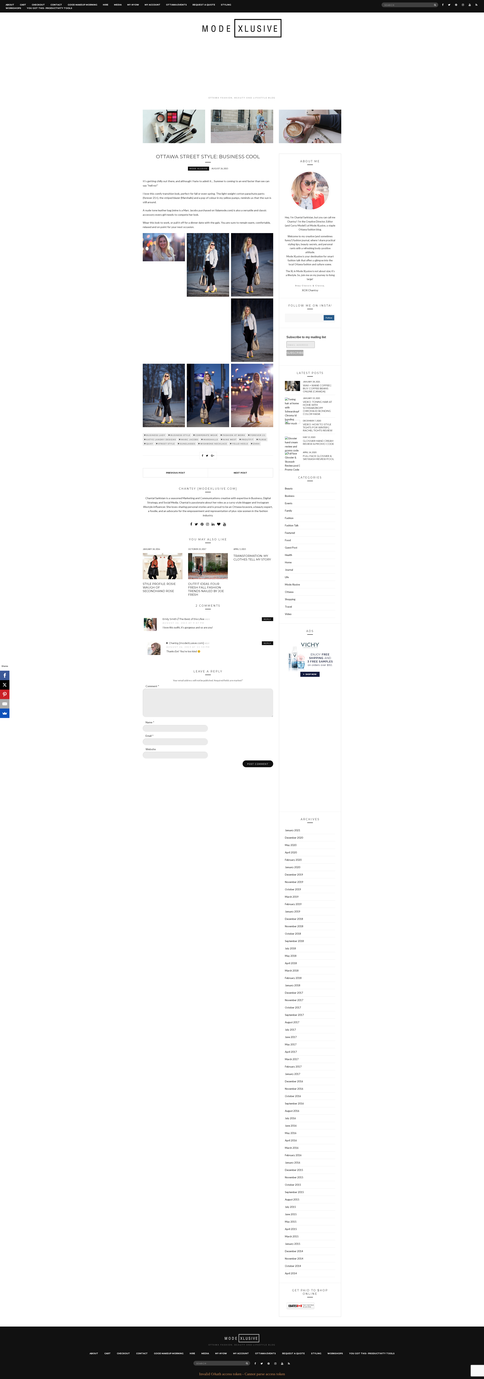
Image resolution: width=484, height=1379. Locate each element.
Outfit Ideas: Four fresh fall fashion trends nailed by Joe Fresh (206, 589)
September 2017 (294, 1014)
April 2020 (291, 852)
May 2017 (290, 1044)
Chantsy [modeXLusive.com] (186, 643)
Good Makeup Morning (82, 4)
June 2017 (291, 1037)
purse (263, 439)
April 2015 (291, 1229)
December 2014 (294, 1251)
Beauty (289, 488)
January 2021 (292, 830)
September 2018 (294, 941)
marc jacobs (189, 439)
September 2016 (294, 1103)
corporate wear (206, 435)
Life (287, 577)
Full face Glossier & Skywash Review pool (318, 457)
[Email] (4, 704)
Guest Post (291, 547)
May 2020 (290, 845)
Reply (267, 619)
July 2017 (290, 1029)
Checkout (38, 4)
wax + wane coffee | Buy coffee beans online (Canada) (317, 388)
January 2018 (292, 985)
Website (151, 749)
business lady (155, 435)
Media (118, 4)
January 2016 (292, 1162)
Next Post (240, 472)
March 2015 (292, 1236)
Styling (226, 4)
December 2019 (294, 874)
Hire (105, 4)
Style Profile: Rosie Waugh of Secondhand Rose (159, 587)
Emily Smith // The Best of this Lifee (183, 618)
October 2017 (293, 1007)
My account (152, 4)
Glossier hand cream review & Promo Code (318, 442)
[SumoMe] (4, 713)
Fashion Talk (292, 525)
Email (150, 735)
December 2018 (294, 918)
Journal (289, 569)
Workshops (13, 8)
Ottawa (289, 591)
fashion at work (234, 435)
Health (288, 554)
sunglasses (187, 443)
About (10, 4)
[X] (4, 685)
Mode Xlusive (198, 168)
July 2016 (290, 1118)
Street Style (166, 443)
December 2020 (294, 837)
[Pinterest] (4, 694)
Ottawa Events (176, 4)
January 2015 (292, 1243)
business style (180, 435)
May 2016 (290, 1133)
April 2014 (291, 1273)
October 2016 (293, 1096)
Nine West (230, 439)
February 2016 (293, 1155)
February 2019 (293, 904)
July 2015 (290, 1206)
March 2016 (292, 1147)
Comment (152, 686)
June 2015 (291, 1214)
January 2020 (292, 867)
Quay (149, 443)
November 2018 (294, 926)
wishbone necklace (213, 443)
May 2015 (290, 1221)
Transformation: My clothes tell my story (252, 557)
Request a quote (203, 4)
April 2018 (291, 963)
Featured (290, 532)
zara (256, 443)
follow (329, 318)
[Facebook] (4, 675)
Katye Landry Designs (161, 439)
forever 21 (257, 435)
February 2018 (293, 977)
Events (288, 503)
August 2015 (292, 1199)
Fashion (289, 518)
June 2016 (291, 1125)
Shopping (290, 599)
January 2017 (292, 1073)
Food (288, 540)
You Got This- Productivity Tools (49, 8)
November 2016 (294, 1088)
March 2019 (292, 896)
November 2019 (294, 881)
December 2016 (294, 1081)
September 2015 (294, 1192)
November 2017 (294, 1000)
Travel (288, 606)
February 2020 (293, 859)
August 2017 (292, 1022)
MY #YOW (133, 4)
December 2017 (294, 992)
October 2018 (293, 933)
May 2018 (290, 955)
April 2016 (291, 1140)
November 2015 (294, 1177)
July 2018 (290, 948)
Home (288, 562)
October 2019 (293, 889)
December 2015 (294, 1169)
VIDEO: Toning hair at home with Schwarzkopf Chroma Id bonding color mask (317, 407)
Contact (56, 4)
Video (288, 614)
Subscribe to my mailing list (306, 337)
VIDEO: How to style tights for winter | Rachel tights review (317, 427)
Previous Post (175, 472)
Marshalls (210, 439)
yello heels (240, 443)
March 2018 (292, 970)
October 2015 (293, 1184)
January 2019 (292, 911)
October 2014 (293, 1265)
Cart (23, 4)
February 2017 (293, 1066)
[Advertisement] (242, 66)
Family (288, 510)
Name (150, 722)
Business (289, 495)
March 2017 (292, 1059)
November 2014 (294, 1258)
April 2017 (291, 1051)
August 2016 (292, 1110)
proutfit (248, 439)
